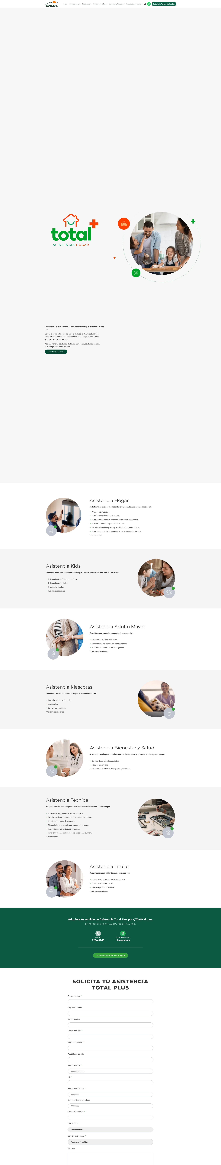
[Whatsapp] (149, 4)
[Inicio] (51, 4)
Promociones (74, 4)
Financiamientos (99, 4)
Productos (86, 4)
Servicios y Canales (116, 4)
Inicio (65, 4)
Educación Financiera (134, 4)
